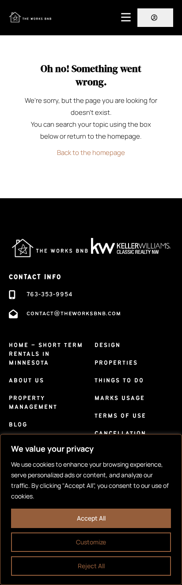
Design (108, 345)
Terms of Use (120, 416)
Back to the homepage (91, 152)
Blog (18, 425)
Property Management (33, 402)
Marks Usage (120, 398)
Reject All (91, 566)
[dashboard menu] (155, 17)
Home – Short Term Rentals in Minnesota (46, 354)
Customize (91, 542)
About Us (26, 380)
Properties (116, 363)
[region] (91, 509)
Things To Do (119, 380)
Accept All (91, 518)
